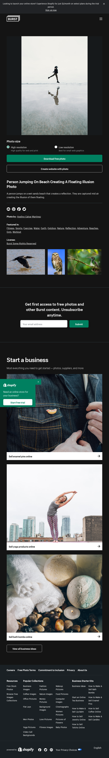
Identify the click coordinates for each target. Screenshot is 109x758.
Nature (60, 228)
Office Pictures (30, 698)
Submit (79, 324)
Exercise (28, 228)
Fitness (10, 228)
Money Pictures (43, 700)
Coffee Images (29, 693)
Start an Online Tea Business (79, 698)
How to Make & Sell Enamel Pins (95, 700)
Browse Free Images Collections (12, 697)
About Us (82, 670)
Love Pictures (45, 719)
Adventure (82, 228)
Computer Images (60, 700)
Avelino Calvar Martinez (29, 216)
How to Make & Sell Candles (95, 718)
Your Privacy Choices (66, 749)
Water (37, 228)
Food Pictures (62, 693)
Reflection (70, 228)
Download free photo (54, 158)
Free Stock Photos (11, 687)
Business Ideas (79, 685)
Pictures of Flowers (61, 721)
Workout (17, 231)
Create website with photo (54, 168)
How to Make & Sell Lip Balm (79, 710)
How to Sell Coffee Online (94, 710)
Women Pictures (59, 713)
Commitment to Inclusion (51, 670)
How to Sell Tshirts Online (78, 726)
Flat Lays (27, 706)
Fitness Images (46, 727)
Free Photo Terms (27, 670)
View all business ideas (24, 648)
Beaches (93, 228)
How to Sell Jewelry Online (79, 718)
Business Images (27, 687)
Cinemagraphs (62, 706)
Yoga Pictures (29, 727)
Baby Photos (61, 727)
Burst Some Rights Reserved (21, 243)
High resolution (19, 147)
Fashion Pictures (43, 687)
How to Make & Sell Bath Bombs (95, 689)
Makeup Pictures (59, 687)
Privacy (71, 670)
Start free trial (18, 402)
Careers (11, 670)
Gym (9, 231)
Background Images (44, 708)
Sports (18, 228)
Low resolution (66, 147)
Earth (43, 228)
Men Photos (28, 719)
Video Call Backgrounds (29, 733)
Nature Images (46, 693)
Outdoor (52, 228)
